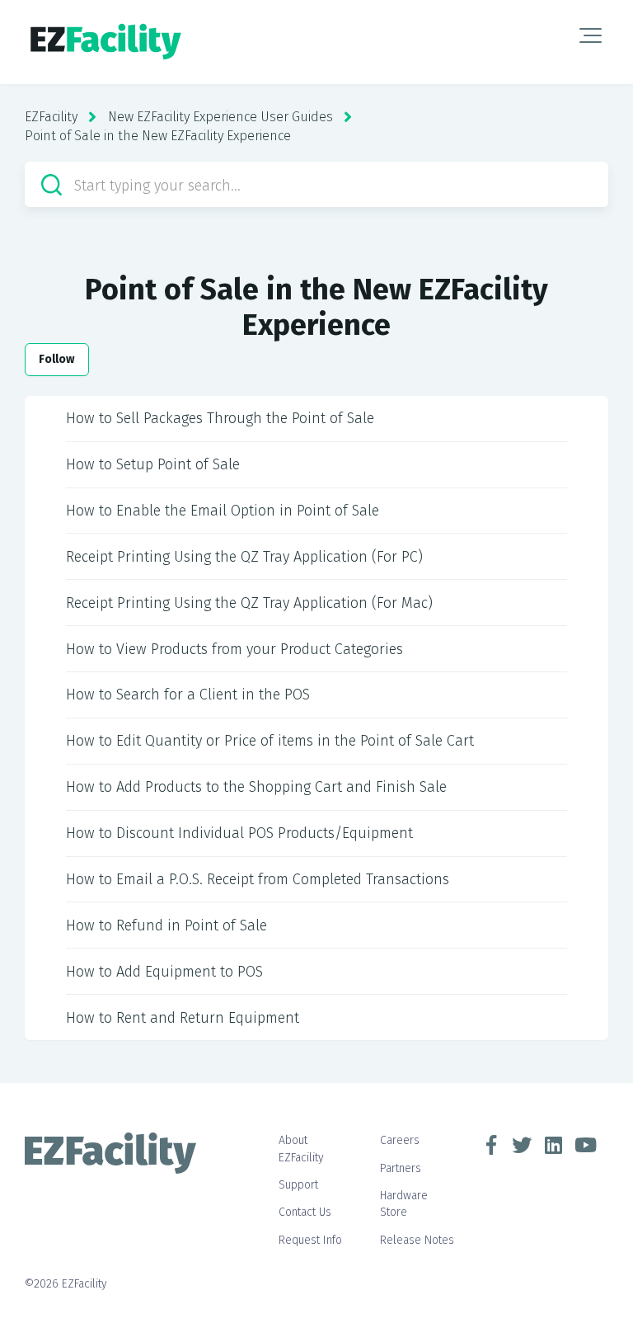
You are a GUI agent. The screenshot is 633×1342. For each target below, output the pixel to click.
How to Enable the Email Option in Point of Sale (222, 510)
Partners (400, 1168)
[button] (590, 35)
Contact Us (305, 1212)
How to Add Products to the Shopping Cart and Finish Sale (256, 787)
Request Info (310, 1240)
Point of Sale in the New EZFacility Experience (158, 136)
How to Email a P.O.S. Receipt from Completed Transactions (257, 879)
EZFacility (51, 117)
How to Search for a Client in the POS (188, 694)
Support (298, 1185)
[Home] (106, 42)
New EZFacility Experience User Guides (220, 117)
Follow (57, 359)
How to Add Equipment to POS (164, 972)
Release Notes (417, 1240)
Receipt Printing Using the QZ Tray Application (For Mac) (249, 603)
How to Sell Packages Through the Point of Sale (220, 418)
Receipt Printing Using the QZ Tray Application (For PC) (244, 557)
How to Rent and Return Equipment (182, 1018)
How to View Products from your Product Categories (234, 649)
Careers (400, 1140)
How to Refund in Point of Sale (166, 925)
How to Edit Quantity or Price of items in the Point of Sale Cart (270, 741)
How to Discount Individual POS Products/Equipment (239, 833)
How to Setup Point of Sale (153, 464)
